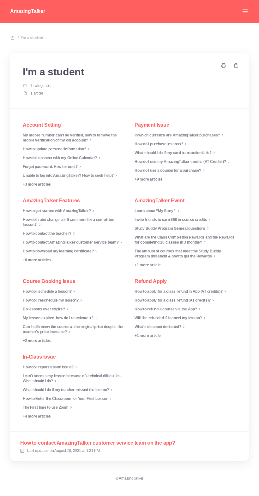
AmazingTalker (27, 11)
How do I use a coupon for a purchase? (168, 170)
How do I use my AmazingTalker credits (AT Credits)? (180, 161)
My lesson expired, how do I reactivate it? (58, 318)
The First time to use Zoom (46, 407)
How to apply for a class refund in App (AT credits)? (179, 291)
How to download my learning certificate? (58, 251)
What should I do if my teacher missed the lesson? (66, 390)
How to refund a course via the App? (166, 309)
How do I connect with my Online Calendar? (60, 158)
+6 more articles (37, 260)
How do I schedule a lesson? (47, 291)
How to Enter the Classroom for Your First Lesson (65, 398)
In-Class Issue (39, 357)
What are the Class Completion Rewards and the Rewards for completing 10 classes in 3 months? (184, 240)
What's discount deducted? (158, 327)
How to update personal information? (54, 149)
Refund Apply (151, 281)
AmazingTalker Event (159, 200)
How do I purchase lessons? (159, 144)
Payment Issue (152, 125)
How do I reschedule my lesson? (51, 300)
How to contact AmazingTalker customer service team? (71, 242)
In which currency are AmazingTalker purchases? (177, 135)
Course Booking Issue (49, 281)
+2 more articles (37, 340)
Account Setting (42, 125)
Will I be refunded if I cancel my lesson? (168, 318)
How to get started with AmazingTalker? (57, 211)
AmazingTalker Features (51, 200)
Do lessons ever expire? (44, 309)
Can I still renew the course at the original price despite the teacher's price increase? (73, 329)
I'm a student (32, 38)
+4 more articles (37, 416)
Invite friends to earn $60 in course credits (171, 219)
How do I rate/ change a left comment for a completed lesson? (68, 222)
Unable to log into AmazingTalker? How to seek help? (68, 175)
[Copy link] (236, 66)
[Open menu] (245, 11)
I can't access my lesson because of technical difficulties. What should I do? (72, 378)
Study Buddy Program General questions (170, 228)
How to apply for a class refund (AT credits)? (173, 300)
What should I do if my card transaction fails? (173, 153)
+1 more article (147, 265)
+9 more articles (149, 179)
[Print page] (224, 66)
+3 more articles (37, 184)
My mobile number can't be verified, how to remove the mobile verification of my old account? (70, 137)
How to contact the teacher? (47, 233)
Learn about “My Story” (155, 211)
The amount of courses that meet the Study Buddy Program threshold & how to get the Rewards (178, 253)
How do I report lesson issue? (48, 367)
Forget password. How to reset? (50, 166)
